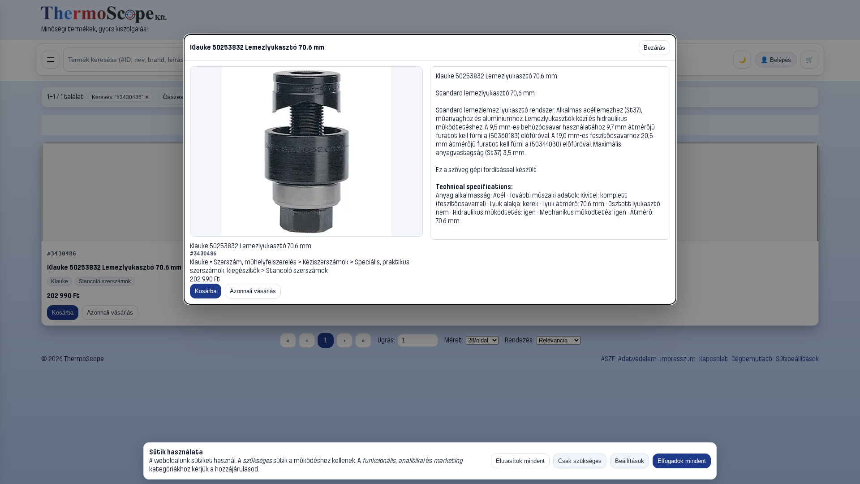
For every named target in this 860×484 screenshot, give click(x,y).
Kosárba (205, 291)
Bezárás (654, 47)
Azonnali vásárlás (253, 291)
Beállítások (629, 461)
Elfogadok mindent (682, 461)
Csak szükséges (580, 461)
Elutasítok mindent (520, 461)
